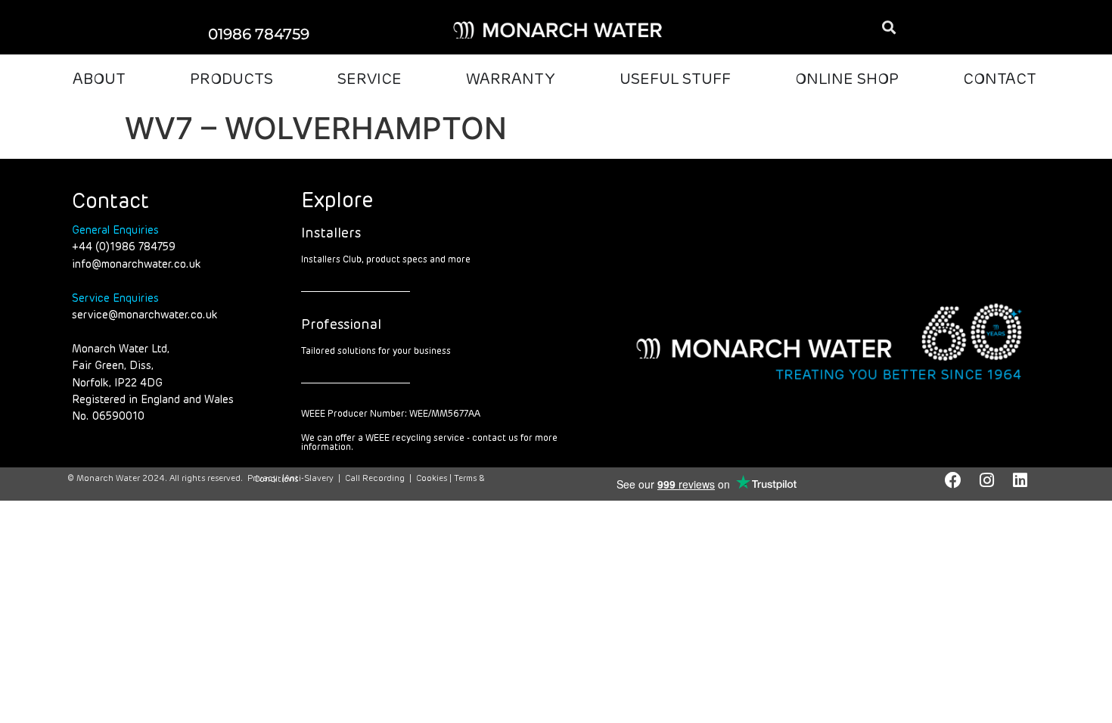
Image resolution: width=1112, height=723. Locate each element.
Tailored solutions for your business (376, 351)
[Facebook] (953, 480)
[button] (888, 27)
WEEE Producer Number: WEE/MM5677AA (390, 414)
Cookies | (435, 478)
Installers (331, 233)
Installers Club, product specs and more (386, 260)
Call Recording (375, 478)
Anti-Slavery (309, 478)
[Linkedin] (1019, 480)
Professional (341, 325)
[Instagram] (986, 480)
